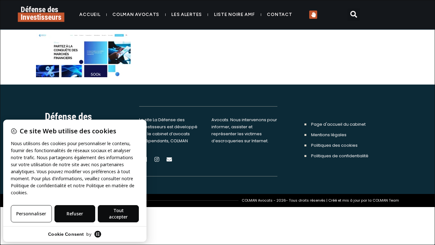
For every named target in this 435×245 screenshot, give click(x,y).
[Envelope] (169, 159)
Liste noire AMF (234, 14)
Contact (279, 14)
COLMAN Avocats (135, 14)
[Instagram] (157, 159)
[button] (353, 15)
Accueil (89, 14)
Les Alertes (186, 14)
